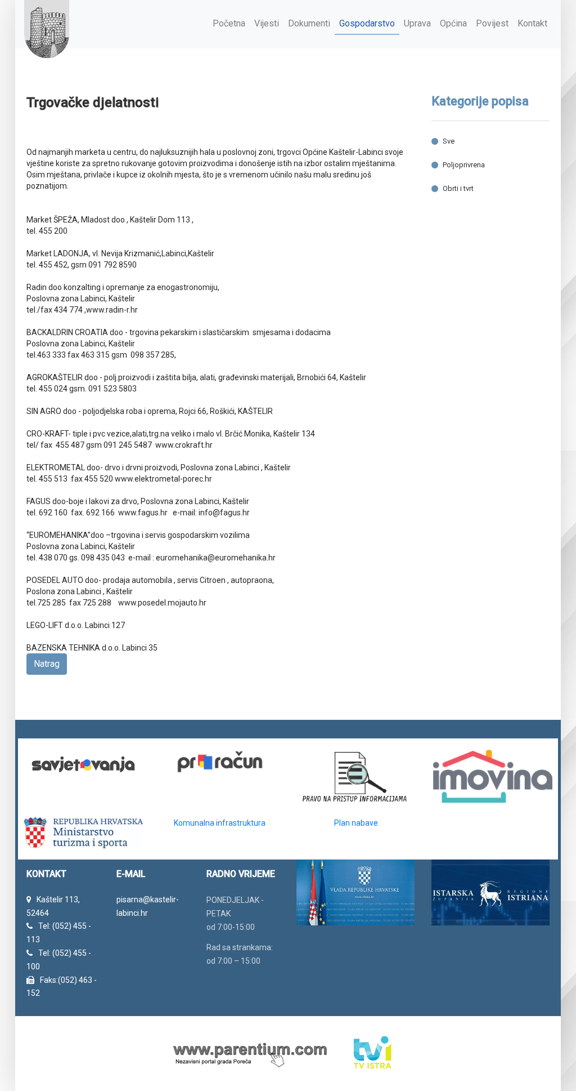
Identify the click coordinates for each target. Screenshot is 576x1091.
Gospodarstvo (367, 23)
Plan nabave (356, 822)
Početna (229, 23)
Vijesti (266, 23)
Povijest (492, 23)
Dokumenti (309, 23)
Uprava (417, 23)
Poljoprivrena (464, 165)
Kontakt (532, 23)
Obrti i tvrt (458, 188)
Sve (448, 141)
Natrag (47, 663)
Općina (453, 23)
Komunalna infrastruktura (220, 822)
